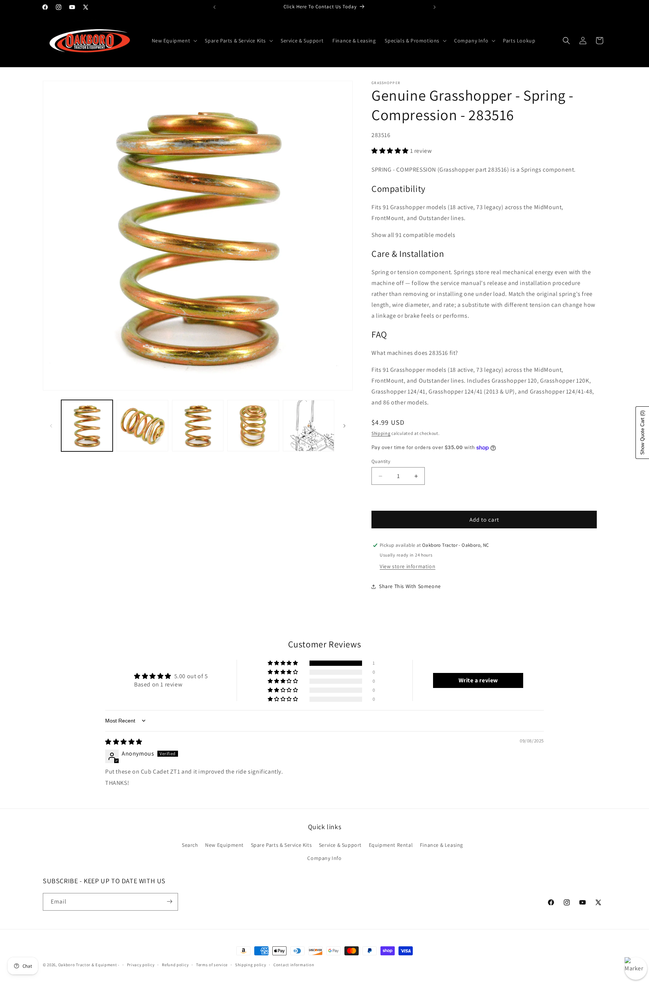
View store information (407, 566)
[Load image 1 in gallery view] (87, 425)
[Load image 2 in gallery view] (142, 425)
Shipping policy (250, 964)
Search (190, 845)
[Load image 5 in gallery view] (308, 425)
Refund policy (175, 964)
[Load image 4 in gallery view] (253, 425)
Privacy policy (141, 964)
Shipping (381, 433)
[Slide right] (344, 426)
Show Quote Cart (642, 432)
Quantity (380, 461)
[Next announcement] (434, 7)
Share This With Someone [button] (410, 586)
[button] (174, 40)
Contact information (293, 964)
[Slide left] (51, 426)
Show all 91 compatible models (413, 235)
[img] (123, 742)
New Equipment (224, 845)
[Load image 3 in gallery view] (197, 425)
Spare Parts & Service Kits (281, 845)
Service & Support (340, 845)
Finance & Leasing (441, 845)
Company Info (324, 858)
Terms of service (212, 964)
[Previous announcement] (214, 7)
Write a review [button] (478, 680)
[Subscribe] (169, 901)
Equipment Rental (391, 845)
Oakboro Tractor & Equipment (87, 964)
